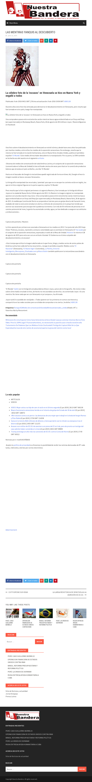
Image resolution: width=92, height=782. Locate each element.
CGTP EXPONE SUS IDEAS (18, 592)
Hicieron (70, 232)
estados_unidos (61, 308)
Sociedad (44, 308)
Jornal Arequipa (12, 694)
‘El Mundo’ (16, 155)
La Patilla (48, 248)
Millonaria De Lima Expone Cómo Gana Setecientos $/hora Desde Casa (32, 320)
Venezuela (51, 308)
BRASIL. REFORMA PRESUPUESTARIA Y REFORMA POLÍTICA (45, 623)
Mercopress (19, 251)
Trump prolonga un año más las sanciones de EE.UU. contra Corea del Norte (40, 431)
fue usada (79, 230)
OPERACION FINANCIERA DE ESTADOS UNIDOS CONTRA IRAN (29, 734)
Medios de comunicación (31, 308)
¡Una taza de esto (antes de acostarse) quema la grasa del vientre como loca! (42, 328)
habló (16, 289)
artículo (41, 158)
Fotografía (18, 308)
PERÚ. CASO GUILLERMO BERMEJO (9, 623)
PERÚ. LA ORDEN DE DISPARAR (19, 672)
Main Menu (13, 23)
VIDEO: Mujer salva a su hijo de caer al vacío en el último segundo (35, 407)
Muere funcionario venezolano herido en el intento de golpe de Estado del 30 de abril (43, 410)
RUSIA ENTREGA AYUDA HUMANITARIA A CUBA (23, 744)
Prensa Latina (11, 696)
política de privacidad (22, 445)
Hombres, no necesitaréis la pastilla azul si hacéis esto (55, 322)
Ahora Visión (43, 251)
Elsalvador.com (31, 251)
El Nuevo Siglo (29, 248)
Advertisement (11, 530)
